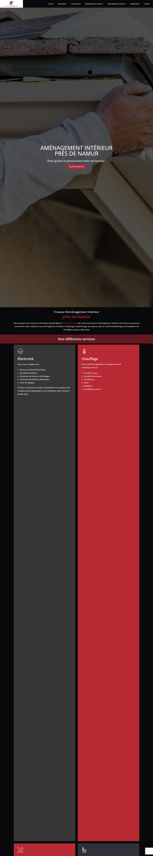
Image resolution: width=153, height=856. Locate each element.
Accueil (51, 4)
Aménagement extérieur (117, 4)
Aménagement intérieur (94, 4)
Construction (76, 4)
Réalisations (134, 4)
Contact (147, 4)
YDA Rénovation (70, 323)
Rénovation (62, 4)
